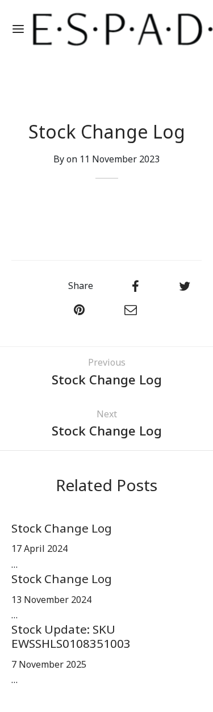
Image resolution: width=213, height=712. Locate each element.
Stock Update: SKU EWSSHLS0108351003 (71, 637)
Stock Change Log (61, 529)
